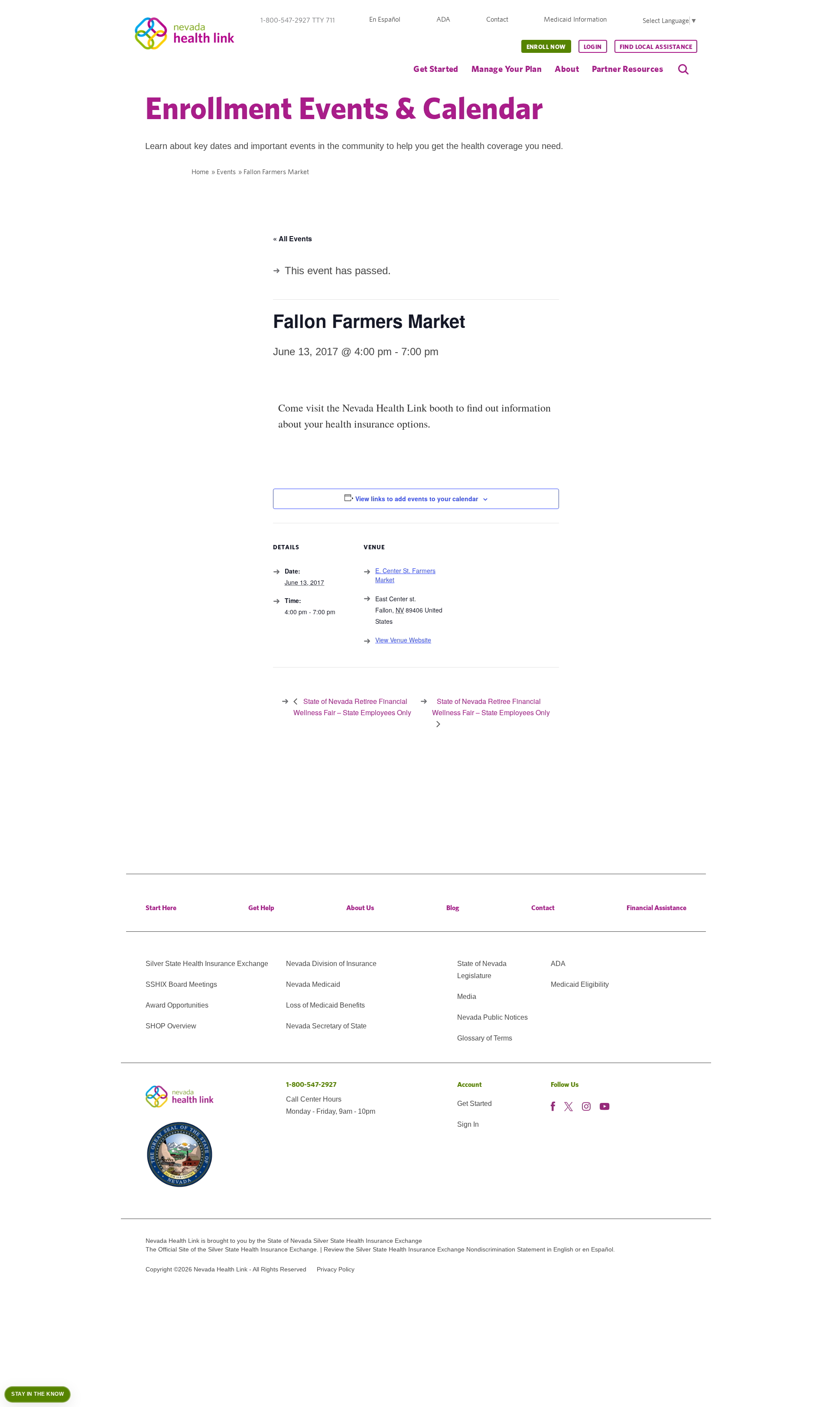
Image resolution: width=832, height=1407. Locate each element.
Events (226, 172)
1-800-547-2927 (311, 1084)
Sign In (468, 1124)
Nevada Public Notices (492, 1017)
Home (200, 172)
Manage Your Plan (506, 69)
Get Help (261, 908)
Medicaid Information (575, 19)
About (567, 69)
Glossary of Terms (484, 1038)
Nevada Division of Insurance (331, 963)
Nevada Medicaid (313, 984)
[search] (683, 69)
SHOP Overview (171, 1026)
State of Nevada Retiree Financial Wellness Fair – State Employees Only (491, 706)
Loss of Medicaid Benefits (325, 1005)
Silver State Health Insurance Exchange (207, 963)
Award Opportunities (177, 1005)
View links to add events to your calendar (416, 498)
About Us (360, 908)
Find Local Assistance (656, 46)
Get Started (435, 69)
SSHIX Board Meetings (181, 984)
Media (466, 996)
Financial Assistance (656, 908)
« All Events (292, 238)
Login (593, 46)
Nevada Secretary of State (326, 1026)
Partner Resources (627, 69)
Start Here (161, 908)
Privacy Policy (335, 1269)
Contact (497, 19)
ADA (443, 19)
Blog (452, 908)
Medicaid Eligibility (580, 984)
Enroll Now (546, 46)
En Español (384, 19)
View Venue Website (403, 639)
